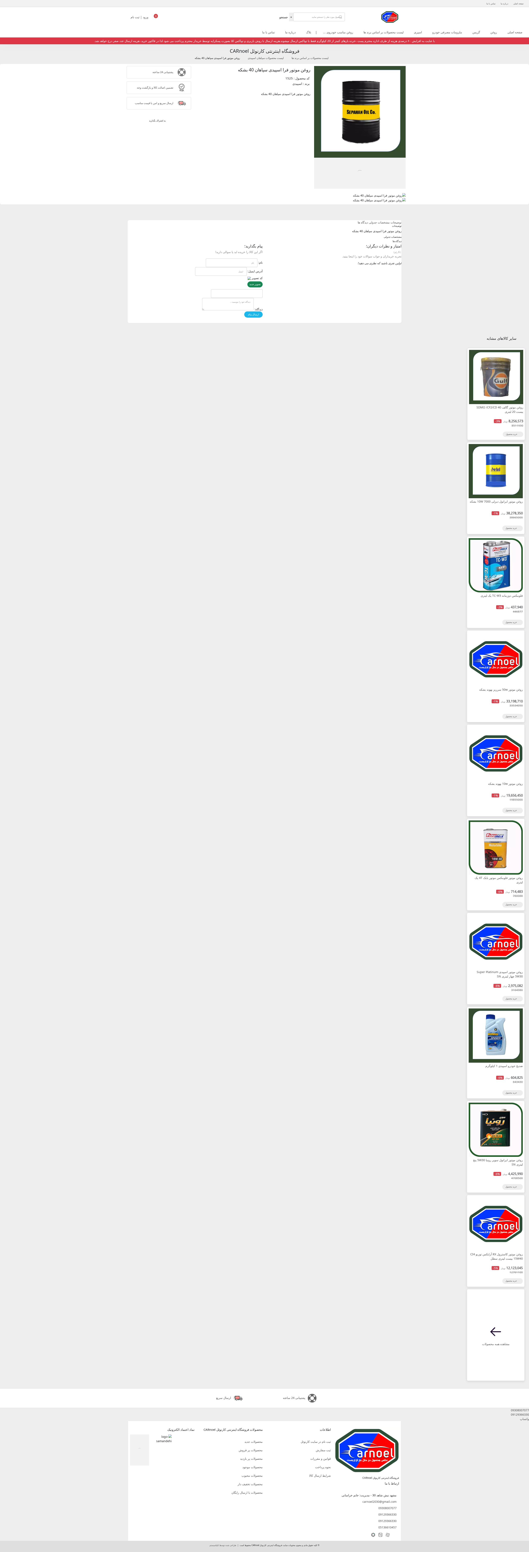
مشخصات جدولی (379, 222)
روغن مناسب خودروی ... (338, 32)
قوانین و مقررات (320, 1459)
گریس (476, 32)
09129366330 (387, 1514)
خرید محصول (512, 434)
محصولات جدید (253, 1442)
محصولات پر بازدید (251, 1459)
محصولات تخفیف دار (250, 1484)
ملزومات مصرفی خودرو (447, 32)
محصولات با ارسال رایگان (247, 1492)
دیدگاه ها (363, 222)
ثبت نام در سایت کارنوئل (316, 1442)
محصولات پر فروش (251, 1450)
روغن (493, 32)
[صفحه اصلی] (389, 17)
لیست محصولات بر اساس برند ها (383, 32)
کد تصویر (257, 278)
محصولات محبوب (252, 1476)
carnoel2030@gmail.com (379, 1502)
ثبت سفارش (323, 1450)
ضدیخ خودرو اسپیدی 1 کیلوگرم (504, 1066)
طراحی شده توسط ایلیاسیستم (223, 1545)
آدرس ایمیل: (255, 271)
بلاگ (308, 32)
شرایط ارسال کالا (320, 1476)
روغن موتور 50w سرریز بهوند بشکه (501, 689)
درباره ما (504, 3)
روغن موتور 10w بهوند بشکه (505, 784)
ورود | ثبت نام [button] (140, 17)
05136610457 (387, 1527)
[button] (264, 1410)
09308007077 (387, 1508)
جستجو (283, 17)
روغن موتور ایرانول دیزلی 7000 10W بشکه (496, 501)
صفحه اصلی (518, 3)
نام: (260, 262)
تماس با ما (491, 3)
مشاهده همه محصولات (496, 1344)
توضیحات (396, 222)
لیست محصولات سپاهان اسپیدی (266, 58)
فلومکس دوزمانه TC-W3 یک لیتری (502, 596)
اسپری (418, 32)
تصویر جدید (255, 284)
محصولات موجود (252, 1467)
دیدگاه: (259, 309)
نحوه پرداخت (323, 1467)
